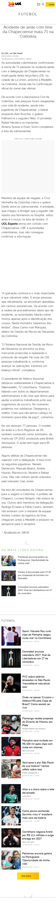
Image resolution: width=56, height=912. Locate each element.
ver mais (26, 876)
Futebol (28, 14)
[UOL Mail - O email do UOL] (38, 4)
